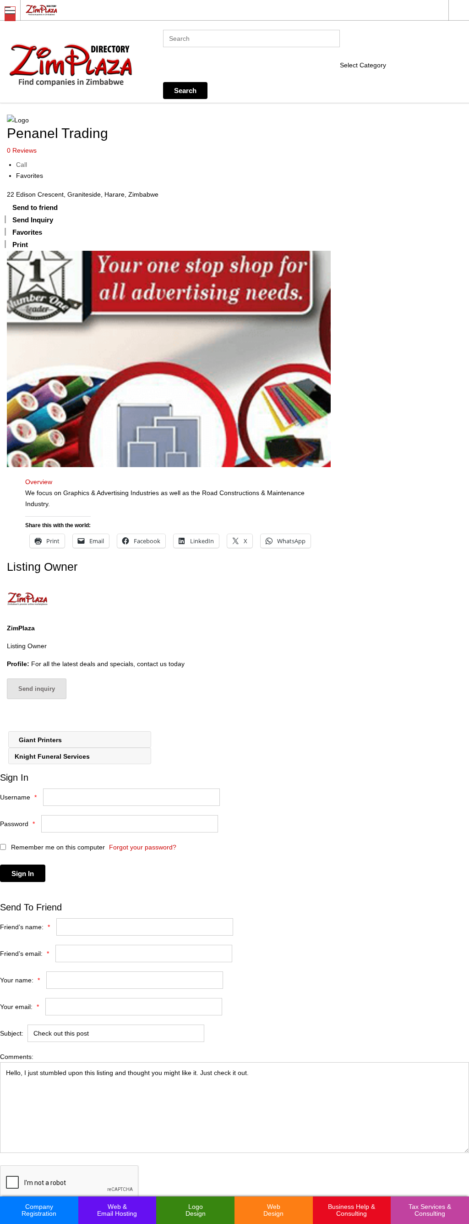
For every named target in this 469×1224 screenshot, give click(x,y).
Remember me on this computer (57, 847)
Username (18, 797)
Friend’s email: (24, 953)
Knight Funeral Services (53, 756)
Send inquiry (36, 688)
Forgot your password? (142, 847)
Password (17, 823)
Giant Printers (39, 740)
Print (20, 244)
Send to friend (35, 207)
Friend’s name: (25, 927)
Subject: (11, 1033)
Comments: (16, 1056)
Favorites (29, 175)
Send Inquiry (32, 220)
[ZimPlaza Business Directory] (225, 10)
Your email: (19, 1006)
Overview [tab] (38, 481)
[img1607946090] (169, 359)
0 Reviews (22, 150)
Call (21, 164)
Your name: (20, 980)
